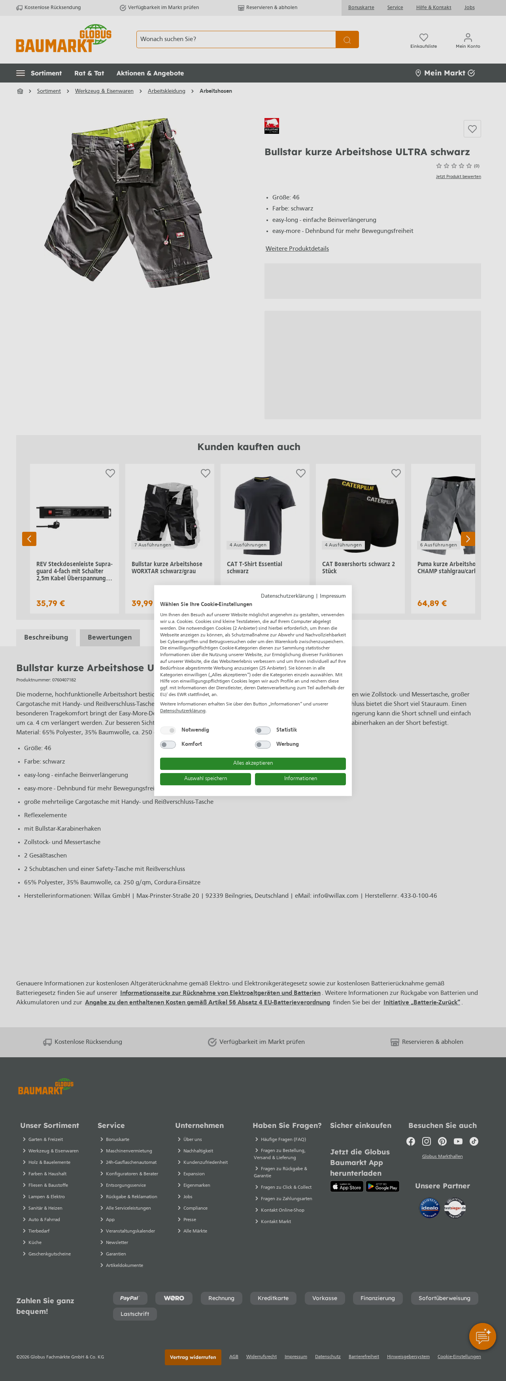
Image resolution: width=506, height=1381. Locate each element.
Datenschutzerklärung (287, 596)
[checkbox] (168, 730)
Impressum (333, 596)
